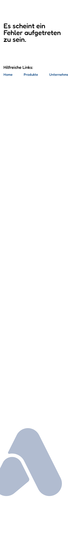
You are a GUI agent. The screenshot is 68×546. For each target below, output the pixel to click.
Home (8, 74)
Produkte (31, 74)
